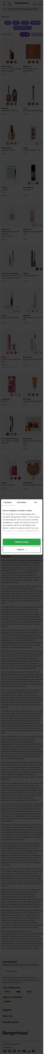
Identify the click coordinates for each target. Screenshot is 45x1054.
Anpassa (20, 549)
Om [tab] (35, 502)
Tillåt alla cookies (22, 542)
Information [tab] (21, 502)
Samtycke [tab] (8, 502)
